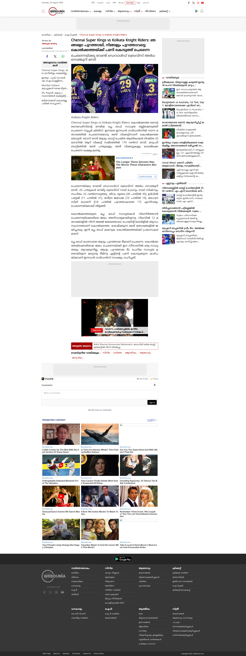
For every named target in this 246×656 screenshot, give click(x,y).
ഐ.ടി (74, 590)
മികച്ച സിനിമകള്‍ (113, 599)
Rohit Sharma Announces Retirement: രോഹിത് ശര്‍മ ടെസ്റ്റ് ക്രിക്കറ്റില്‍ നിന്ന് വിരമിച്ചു (124, 346)
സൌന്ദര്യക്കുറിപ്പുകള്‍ (183, 626)
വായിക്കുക (172, 77)
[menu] (44, 11)
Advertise (66, 653)
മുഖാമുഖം (110, 577)
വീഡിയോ (150, 11)
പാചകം (176, 622)
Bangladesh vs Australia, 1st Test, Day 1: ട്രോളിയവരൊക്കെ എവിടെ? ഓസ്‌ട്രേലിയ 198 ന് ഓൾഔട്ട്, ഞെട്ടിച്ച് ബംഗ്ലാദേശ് (183, 104)
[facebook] (189, 3)
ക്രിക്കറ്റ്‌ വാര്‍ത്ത (180, 573)
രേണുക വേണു (49, 44)
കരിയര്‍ (75, 594)
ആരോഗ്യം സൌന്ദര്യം (183, 618)
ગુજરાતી (146, 3)
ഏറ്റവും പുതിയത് (176, 183)
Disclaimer (76, 653)
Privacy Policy (99, 653)
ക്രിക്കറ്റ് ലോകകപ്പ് (181, 590)
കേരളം (98, 11)
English (100, 3)
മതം (141, 614)
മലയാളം (130, 3)
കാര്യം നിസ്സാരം (112, 573)
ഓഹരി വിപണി (78, 614)
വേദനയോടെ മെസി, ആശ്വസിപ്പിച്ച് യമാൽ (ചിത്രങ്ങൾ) (183, 124)
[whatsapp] (63, 56)
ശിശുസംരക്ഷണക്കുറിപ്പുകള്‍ (186, 631)
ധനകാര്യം (76, 586)
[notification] (201, 10)
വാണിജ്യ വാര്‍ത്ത (79, 618)
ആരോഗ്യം (123, 11)
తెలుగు (121, 3)
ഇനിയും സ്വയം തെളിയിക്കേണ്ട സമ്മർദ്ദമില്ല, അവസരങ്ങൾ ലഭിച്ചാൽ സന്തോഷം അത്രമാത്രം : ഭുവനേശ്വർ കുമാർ (182, 144)
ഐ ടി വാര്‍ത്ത (112, 614)
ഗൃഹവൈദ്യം (144, 586)
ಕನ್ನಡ (138, 3)
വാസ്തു (142, 631)
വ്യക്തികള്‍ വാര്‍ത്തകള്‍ (150, 639)
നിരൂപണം (110, 581)
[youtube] (202, 3)
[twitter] (193, 3)
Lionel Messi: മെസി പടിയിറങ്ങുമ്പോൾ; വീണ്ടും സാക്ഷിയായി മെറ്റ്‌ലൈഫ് (180, 164)
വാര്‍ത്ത (117, 353)
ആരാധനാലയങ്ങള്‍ (148, 618)
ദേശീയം (75, 573)
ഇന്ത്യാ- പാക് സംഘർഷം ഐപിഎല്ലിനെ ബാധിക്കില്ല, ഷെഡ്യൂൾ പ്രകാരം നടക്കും (54, 79)
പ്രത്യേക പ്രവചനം (147, 644)
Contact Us (87, 653)
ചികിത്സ (143, 581)
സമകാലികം (77, 581)
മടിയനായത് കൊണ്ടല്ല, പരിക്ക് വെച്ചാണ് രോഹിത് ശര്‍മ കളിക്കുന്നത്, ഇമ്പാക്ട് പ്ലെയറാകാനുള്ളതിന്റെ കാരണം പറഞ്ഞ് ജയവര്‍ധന (55, 102)
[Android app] (123, 559)
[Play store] (196, 10)
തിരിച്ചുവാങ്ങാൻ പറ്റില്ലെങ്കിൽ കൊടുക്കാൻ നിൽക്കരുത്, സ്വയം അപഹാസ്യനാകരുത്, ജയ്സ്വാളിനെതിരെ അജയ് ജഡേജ (183, 210)
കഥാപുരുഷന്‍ (111, 594)
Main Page (46, 653)
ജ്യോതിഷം (130, 353)
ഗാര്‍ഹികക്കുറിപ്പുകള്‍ (183, 635)
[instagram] (198, 3)
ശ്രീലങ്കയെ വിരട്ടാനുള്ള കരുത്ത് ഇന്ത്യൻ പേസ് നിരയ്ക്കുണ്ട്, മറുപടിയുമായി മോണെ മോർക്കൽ (183, 84)
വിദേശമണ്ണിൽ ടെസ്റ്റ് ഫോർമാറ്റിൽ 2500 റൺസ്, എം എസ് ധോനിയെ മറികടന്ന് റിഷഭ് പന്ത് (183, 190)
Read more (97, 330)
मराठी (114, 3)
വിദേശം (75, 577)
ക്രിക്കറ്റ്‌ (163, 11)
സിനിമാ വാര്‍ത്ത (113, 590)
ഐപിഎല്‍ (71, 35)
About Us (56, 653)
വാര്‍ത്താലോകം (80, 11)
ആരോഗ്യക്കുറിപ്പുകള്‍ (149, 577)
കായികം (46, 35)
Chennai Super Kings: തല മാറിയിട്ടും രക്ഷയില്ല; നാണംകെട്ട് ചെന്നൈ (55, 72)
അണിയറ (109, 586)
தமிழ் (108, 3)
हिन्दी (93, 3)
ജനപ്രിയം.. (78, 358)
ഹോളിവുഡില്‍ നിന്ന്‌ (114, 603)
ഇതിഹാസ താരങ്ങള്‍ (182, 581)
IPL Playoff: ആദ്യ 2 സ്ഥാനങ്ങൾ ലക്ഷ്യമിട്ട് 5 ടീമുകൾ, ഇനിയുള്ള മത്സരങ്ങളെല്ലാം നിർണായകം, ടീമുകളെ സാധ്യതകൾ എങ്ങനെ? (55, 95)
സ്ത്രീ (137, 11)
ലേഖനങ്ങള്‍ (144, 573)
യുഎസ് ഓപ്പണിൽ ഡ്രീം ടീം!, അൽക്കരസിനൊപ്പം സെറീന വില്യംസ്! (183, 230)
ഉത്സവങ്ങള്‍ (144, 622)
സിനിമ (109, 11)
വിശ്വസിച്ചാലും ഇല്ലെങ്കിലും (151, 635)
